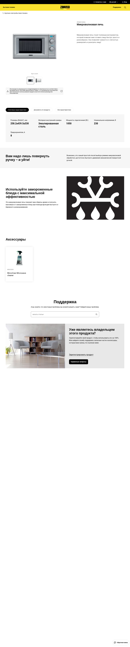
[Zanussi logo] (65, 7)
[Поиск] (125, 7)
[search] (96, 314)
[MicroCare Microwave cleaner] (19, 264)
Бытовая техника (9, 7)
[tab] (17, 110)
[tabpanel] (65, 128)
